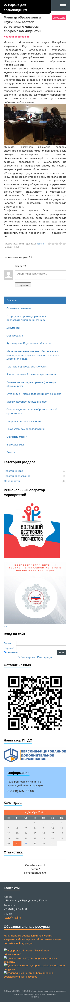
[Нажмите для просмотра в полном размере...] (35, 143)
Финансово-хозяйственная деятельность (32, 374)
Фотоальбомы (15, 444)
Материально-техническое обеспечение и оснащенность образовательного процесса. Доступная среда (33, 354)
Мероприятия (12, 481)
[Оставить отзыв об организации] (35, 702)
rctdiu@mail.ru (12, 917)
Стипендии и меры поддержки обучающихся (34, 393)
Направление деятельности (24, 421)
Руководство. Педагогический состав (29, 343)
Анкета (11, 452)
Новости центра (13, 471)
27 (17, 843)
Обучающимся (16, 436)
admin (40, 243)
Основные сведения (19, 308)
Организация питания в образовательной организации (32, 411)
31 (52, 843)
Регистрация (44, 657)
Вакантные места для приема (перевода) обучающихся (32, 384)
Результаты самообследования (26, 429)
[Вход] (29, 266)
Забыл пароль (26, 657)
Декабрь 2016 (35, 812)
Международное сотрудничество (27, 401)
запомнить (13, 652)
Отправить (22, 285)
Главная (12, 300)
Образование (15, 335)
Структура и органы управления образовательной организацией (26, 318)
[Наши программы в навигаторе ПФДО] (35, 755)
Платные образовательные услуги (27, 366)
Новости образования (17, 36)
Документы (13, 327)
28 (26, 843)
